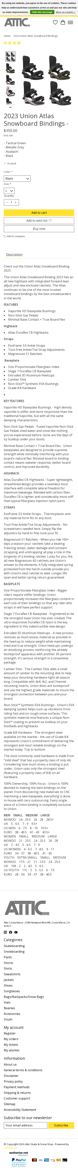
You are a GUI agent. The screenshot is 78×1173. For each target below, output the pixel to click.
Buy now (39, 229)
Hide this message (42, 12)
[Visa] (40, 1160)
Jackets (9, 980)
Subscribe (61, 1125)
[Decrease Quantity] (7, 202)
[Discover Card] (52, 1160)
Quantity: (9, 195)
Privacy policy (13, 1081)
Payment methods (17, 1087)
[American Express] (46, 1160)
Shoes (8, 985)
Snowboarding (14, 951)
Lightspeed (10, 1147)
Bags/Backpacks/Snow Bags (24, 997)
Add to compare (16, 236)
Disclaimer (11, 1076)
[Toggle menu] (70, 22)
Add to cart (39, 213)
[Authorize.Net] (18, 1154)
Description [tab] (14, 254)
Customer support (17, 1098)
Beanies (9, 1008)
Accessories (12, 1014)
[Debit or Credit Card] (64, 1160)
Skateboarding (14, 946)
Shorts (8, 963)
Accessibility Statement (20, 1110)
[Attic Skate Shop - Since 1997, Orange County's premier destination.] (17, 22)
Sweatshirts (12, 974)
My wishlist (12, 1050)
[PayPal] (58, 1160)
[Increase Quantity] (15, 202)
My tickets (11, 1045)
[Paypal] (18, 1167)
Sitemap (9, 1104)
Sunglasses (12, 991)
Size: (7, 184)
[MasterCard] (34, 1160)
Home (7, 36)
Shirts (8, 968)
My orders (11, 1039)
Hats (7, 1002)
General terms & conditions (23, 1070)
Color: (8, 171)
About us (10, 1064)
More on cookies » (66, 12)
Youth (8, 1019)
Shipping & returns (17, 1093)
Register (10, 1033)
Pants (8, 957)
